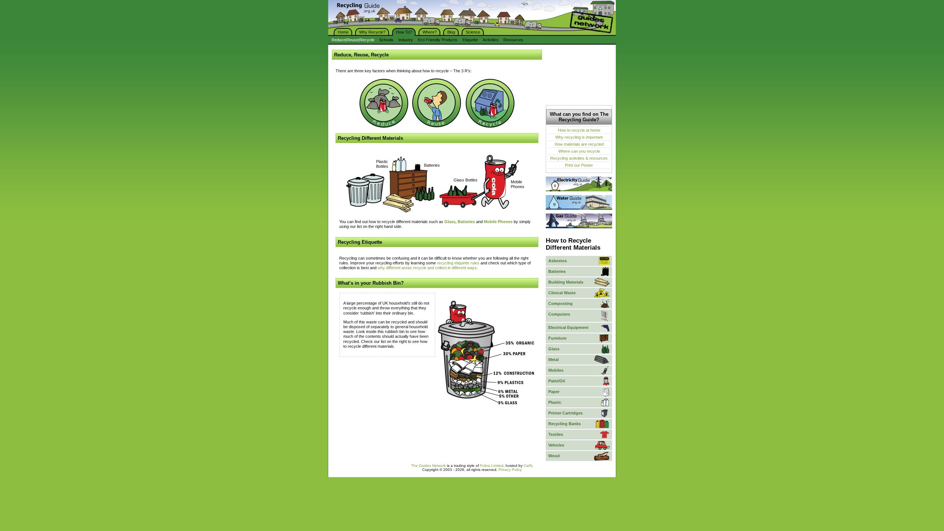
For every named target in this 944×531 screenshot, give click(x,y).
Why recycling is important (579, 137)
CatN (528, 466)
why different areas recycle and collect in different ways (427, 268)
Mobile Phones (517, 184)
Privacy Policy (510, 470)
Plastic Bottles (382, 164)
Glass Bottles (466, 180)
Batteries (432, 165)
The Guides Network (428, 466)
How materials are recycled (579, 144)
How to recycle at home (579, 130)
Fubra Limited (491, 466)
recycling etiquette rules (458, 263)
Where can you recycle (579, 151)
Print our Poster (579, 165)
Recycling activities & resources (579, 158)
